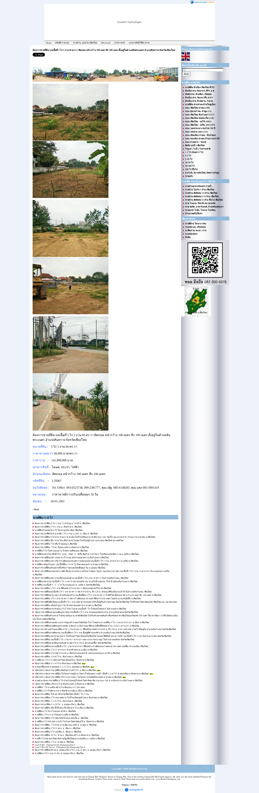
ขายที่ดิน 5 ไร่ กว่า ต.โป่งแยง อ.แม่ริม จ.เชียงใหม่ (56, 714)
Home (48, 43)
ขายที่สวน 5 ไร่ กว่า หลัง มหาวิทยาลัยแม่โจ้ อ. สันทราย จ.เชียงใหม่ (64, 660)
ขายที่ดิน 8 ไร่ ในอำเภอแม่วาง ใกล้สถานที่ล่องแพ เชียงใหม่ (61, 551)
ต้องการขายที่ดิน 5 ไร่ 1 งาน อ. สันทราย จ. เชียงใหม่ (58, 527)
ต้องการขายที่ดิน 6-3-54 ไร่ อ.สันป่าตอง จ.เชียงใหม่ (58, 663)
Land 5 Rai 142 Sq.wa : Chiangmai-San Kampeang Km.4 (60, 747)
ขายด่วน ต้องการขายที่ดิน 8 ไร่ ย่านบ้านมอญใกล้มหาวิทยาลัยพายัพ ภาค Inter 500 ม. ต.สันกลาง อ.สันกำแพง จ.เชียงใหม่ (88, 680)
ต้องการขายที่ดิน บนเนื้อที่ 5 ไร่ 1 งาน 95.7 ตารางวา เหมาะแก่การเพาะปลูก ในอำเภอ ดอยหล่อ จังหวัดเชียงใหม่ (84, 639)
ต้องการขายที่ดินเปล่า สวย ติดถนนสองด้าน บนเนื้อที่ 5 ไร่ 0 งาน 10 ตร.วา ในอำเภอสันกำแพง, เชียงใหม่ (81, 578)
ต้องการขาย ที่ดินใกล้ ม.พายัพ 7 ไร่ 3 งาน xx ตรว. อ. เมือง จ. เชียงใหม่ (66, 533)
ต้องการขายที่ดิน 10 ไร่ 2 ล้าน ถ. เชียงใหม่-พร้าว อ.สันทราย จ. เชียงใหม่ (67, 735)
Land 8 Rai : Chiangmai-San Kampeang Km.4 (55, 745)
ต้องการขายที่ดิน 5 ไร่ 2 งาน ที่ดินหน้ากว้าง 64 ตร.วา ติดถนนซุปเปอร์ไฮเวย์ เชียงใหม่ (73, 588)
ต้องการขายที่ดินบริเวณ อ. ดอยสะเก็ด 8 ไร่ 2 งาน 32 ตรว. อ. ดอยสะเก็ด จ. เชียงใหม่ (72, 750)
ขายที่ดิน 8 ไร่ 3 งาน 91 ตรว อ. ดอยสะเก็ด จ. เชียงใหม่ (59, 753)
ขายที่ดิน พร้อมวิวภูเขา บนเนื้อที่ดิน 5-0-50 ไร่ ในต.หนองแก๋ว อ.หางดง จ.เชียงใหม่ (71, 564)
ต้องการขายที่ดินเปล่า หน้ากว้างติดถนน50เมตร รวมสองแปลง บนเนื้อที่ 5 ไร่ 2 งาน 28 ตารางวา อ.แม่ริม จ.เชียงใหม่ (86, 561)
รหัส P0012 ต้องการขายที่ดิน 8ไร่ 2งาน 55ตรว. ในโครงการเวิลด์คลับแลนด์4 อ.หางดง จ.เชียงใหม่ (78, 677)
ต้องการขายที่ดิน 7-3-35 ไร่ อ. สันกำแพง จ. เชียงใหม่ (58, 701)
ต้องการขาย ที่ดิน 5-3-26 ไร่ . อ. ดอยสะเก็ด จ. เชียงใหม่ (60, 704)
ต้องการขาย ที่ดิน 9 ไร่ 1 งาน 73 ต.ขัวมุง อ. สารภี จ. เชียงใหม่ (62, 523)
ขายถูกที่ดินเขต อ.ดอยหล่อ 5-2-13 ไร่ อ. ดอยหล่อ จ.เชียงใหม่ (62, 667)
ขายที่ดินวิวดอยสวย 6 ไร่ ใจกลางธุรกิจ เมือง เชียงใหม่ (59, 530)
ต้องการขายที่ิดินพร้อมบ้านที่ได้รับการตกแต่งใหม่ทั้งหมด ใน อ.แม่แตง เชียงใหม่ (70, 568)
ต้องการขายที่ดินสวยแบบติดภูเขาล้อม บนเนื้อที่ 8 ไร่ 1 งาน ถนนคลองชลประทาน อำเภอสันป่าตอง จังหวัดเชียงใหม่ (86, 612)
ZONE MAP (119, 43)
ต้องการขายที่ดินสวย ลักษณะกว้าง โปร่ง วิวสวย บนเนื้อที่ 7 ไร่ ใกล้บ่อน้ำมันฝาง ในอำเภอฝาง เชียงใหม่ (80, 609)
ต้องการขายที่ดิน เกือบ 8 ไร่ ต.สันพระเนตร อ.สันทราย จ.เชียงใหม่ (64, 684)
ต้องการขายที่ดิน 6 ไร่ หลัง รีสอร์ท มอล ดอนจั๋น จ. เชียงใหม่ (61, 718)
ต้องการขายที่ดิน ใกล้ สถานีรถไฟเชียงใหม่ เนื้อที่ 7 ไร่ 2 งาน (62, 694)
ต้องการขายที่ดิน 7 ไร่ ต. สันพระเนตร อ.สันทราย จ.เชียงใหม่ (62, 547)
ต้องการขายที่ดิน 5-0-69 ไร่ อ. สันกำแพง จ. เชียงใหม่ (58, 656)
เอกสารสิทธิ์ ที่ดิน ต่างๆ (139, 43)
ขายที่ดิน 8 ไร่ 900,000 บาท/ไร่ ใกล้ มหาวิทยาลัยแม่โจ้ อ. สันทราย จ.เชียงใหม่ (69, 721)
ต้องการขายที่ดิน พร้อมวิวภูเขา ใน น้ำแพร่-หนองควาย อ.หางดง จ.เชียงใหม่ (68, 605)
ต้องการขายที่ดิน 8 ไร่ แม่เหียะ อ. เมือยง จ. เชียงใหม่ (58, 732)
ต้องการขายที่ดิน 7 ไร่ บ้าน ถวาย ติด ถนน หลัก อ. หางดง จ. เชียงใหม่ (66, 725)
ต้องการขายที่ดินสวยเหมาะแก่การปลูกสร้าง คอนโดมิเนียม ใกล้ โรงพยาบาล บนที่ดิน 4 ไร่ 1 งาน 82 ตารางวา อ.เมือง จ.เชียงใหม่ (92, 622)
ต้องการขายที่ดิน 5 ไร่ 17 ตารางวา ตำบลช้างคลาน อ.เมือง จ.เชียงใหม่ (66, 650)
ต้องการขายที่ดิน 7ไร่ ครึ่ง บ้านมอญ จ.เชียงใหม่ (56, 544)
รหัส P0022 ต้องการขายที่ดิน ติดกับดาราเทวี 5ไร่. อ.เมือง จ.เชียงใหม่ (65, 670)
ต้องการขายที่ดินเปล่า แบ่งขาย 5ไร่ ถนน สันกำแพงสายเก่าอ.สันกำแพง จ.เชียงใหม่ (72, 557)
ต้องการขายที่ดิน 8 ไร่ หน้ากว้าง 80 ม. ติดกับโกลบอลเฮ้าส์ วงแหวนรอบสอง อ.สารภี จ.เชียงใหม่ (77, 653)
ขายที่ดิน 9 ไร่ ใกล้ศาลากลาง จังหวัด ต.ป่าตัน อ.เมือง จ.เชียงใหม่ (63, 691)
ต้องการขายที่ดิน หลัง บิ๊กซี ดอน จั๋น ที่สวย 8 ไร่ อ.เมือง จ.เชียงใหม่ (64, 708)
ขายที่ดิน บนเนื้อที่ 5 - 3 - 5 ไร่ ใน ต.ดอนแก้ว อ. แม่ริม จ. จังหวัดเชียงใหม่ (67, 585)
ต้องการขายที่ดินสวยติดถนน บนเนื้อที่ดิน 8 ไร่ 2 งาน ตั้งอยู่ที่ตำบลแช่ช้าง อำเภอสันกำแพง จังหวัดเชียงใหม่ (82, 633)
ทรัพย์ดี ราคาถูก (62, 43)
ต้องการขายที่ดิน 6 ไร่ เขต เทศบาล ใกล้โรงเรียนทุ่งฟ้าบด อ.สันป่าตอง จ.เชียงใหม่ (71, 697)
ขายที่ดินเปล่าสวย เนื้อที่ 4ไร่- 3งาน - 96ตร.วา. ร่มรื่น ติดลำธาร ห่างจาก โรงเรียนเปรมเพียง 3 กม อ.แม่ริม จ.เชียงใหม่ (87, 554)
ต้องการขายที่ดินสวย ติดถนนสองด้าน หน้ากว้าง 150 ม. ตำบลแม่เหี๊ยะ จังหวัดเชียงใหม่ (73, 643)
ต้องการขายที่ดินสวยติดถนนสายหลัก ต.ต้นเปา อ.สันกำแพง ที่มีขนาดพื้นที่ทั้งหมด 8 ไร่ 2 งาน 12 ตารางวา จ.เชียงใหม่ (87, 626)
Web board (105, 43)
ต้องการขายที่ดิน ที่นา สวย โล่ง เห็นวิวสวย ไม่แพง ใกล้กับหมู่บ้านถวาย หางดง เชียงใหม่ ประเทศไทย (79, 540)
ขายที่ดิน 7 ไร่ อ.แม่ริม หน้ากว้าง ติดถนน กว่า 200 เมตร (60, 687)
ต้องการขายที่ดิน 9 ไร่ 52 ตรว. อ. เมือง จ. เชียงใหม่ (57, 728)
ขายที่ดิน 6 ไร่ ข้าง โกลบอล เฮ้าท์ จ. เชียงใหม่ (55, 711)
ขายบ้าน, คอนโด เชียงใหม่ (85, 43)
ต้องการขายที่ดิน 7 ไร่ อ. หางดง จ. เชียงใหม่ (54, 742)
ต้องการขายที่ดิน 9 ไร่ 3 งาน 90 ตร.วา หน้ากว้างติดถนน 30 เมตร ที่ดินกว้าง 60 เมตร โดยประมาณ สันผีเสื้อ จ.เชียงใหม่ (88, 598)
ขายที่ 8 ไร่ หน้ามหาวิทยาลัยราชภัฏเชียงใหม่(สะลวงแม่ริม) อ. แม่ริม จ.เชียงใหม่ (70, 738)
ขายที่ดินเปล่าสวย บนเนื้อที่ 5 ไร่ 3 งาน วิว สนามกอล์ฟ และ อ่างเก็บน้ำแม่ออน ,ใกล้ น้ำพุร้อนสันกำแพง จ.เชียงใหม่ (86, 581)
